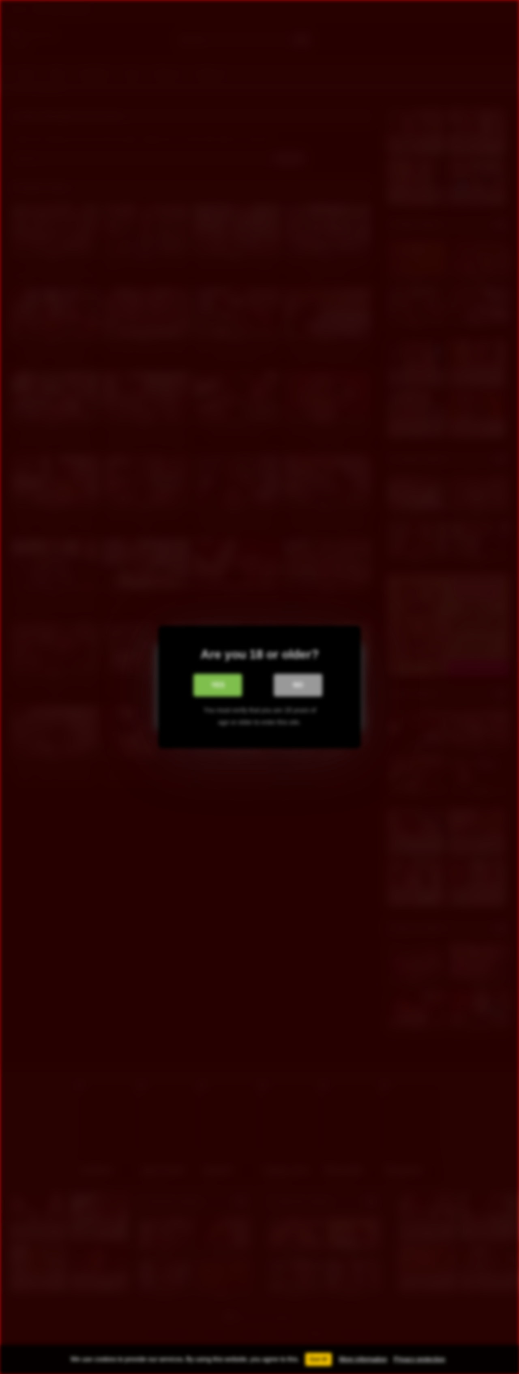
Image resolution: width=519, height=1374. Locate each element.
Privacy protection (419, 1359)
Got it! (318, 1359)
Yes (218, 685)
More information (363, 1359)
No (298, 685)
